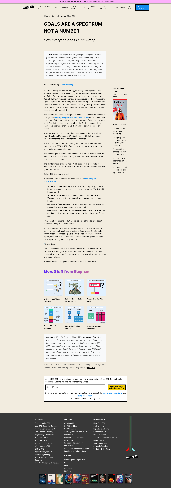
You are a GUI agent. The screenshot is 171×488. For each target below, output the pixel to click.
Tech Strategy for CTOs (44, 452)
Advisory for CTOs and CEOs (75, 432)
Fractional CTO (70, 435)
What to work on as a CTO (45, 429)
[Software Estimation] (68, 479)
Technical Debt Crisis (101, 449)
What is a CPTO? (41, 437)
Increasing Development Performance (73, 444)
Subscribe (110, 1)
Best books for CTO (42, 423)
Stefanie (67, 471)
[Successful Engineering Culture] (77, 479)
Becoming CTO (91, 7)
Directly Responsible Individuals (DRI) (71, 117)
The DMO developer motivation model (120, 161)
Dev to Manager (99, 435)
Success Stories (103, 7)
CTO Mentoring (70, 429)
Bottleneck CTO (99, 432)
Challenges (120, 7)
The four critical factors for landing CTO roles (120, 170)
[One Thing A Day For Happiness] (96, 322)
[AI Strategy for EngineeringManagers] (42, 479)
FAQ (65, 463)
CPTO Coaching (70, 426)
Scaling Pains (98, 426)
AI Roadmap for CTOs (43, 443)
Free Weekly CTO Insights (116, 387)
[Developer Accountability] (111, 479)
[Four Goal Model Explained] (53, 322)
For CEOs (129, 7)
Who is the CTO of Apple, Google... (45, 459)
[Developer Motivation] (128, 479)
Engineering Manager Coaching (76, 448)
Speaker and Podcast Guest (75, 451)
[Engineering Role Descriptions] (119, 479)
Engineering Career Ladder (45, 435)
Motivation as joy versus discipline (119, 131)
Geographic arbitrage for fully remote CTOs (119, 151)
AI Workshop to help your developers (74, 438)
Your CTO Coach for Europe (46, 426)
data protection (85, 396)
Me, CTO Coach (73, 7)
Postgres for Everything (44, 432)
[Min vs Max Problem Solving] (74, 322)
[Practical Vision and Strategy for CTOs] (51, 479)
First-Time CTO (99, 423)
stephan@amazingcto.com (74, 460)
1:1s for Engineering (42, 455)
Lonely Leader (99, 440)
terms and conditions (113, 393)
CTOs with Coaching (86, 337)
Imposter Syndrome (101, 429)
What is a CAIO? (41, 440)
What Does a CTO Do (43, 446)
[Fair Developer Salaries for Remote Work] (74, 295)
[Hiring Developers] (102, 479)
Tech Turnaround (100, 443)
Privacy (67, 465)
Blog (57, 7)
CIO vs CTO (39, 449)
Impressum (68, 468)
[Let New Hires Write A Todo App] (53, 295)
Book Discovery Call (43, 7)
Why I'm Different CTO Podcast (47, 463)
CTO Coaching (141, 7)
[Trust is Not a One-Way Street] (96, 295)
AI (84, 7)
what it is (91, 367)
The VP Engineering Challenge (105, 437)
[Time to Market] (59, 479)
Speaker (64, 7)
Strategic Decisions (100, 446)
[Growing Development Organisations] (85, 479)
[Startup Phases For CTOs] (94, 479)
